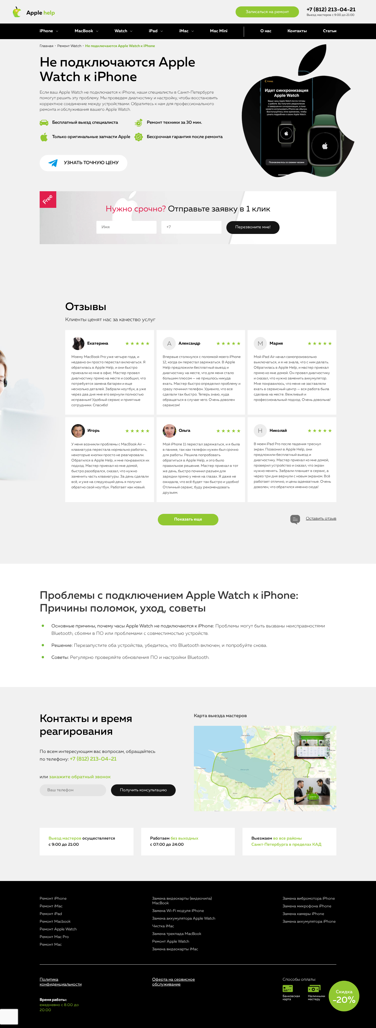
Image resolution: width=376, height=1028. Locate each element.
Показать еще (188, 519)
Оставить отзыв (321, 519)
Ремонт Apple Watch (58, 929)
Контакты (297, 31)
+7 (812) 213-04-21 (331, 10)
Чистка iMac (163, 926)
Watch (121, 31)
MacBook (84, 31)
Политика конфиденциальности (61, 982)
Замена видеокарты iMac (175, 949)
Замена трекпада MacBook (176, 934)
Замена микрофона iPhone (307, 906)
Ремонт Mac (51, 944)
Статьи (329, 31)
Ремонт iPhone (53, 898)
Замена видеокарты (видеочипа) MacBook (182, 901)
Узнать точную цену (91, 163)
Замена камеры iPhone (303, 914)
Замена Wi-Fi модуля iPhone (178, 911)
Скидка (344, 997)
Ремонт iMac (51, 906)
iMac (184, 31)
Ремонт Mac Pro (54, 937)
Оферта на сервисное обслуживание (173, 982)
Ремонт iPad (51, 914)
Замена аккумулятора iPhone (309, 921)
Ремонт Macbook (55, 921)
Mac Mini (218, 31)
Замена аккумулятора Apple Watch (183, 918)
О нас (265, 31)
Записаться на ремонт (267, 12)
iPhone (46, 31)
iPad (153, 31)
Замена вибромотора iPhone (309, 898)
